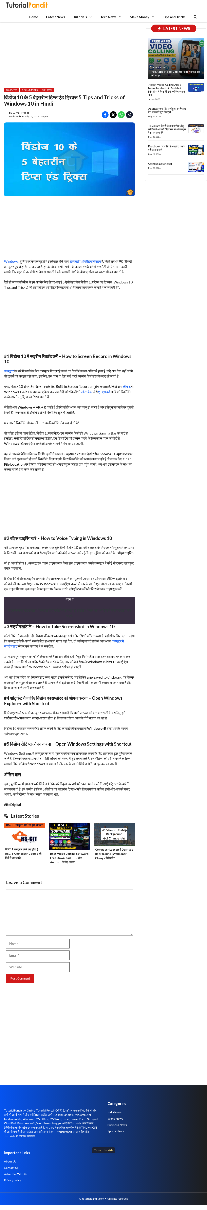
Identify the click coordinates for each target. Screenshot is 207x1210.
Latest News (55, 17)
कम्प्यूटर (9, 371)
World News (115, 1118)
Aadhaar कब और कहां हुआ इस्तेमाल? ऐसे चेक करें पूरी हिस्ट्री (167, 110)
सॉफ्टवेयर (86, 392)
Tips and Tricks (174, 17)
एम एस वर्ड (104, 392)
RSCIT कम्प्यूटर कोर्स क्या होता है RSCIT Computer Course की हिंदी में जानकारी (23, 854)
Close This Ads (103, 1150)
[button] (195, 16)
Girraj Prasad (21, 112)
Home (33, 17)
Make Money (139, 17)
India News (115, 1112)
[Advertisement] (103, 1180)
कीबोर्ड (127, 386)
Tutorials (80, 17)
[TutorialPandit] (27, 5)
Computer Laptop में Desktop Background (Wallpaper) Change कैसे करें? (114, 854)
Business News (117, 1125)
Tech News (108, 17)
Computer (11, 90)
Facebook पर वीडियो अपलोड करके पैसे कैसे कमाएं (166, 148)
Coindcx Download (160, 163)
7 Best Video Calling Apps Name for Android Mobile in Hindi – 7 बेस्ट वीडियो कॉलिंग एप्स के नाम (166, 89)
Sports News (116, 1131)
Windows (47, 90)
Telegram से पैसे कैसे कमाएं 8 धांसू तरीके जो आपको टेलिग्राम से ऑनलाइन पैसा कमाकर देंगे (167, 129)
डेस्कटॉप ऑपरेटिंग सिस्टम (85, 261)
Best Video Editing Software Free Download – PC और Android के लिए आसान (69, 858)
